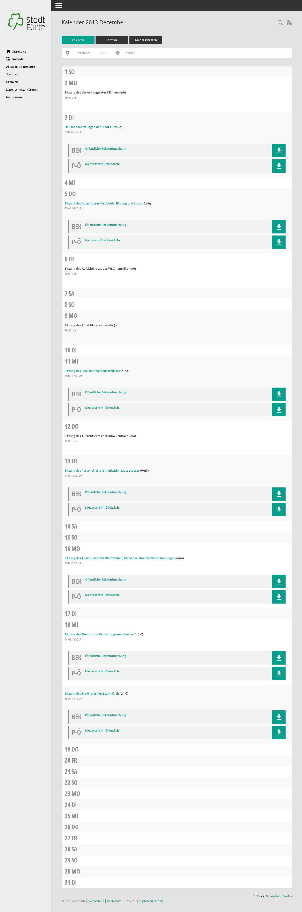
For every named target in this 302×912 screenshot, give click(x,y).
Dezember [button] (83, 53)
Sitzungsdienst (279, 896)
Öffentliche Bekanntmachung (105, 148)
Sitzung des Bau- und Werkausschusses (92, 371)
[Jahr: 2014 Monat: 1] (118, 53)
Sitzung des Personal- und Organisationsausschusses (102, 470)
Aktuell (130, 53)
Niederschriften (146, 40)
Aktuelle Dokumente (20, 67)
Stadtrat (12, 74)
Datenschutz (96, 901)
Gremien (12, 82)
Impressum (14, 97)
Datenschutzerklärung (21, 89)
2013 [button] (103, 53)
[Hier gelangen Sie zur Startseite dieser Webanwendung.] (25, 23)
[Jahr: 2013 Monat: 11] (67, 53)
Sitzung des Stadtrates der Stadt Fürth (92, 693)
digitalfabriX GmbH (151, 901)
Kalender (18, 59)
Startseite (19, 51)
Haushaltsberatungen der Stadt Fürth (91, 127)
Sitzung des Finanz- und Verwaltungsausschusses (99, 634)
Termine (112, 40)
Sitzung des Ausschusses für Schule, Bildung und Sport (103, 203)
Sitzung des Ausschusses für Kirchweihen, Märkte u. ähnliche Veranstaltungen (120, 558)
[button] (279, 150)
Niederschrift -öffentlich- (102, 164)
